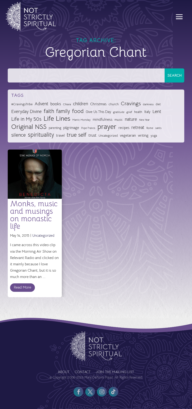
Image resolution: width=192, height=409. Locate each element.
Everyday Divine (26, 111)
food (78, 111)
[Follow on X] (90, 392)
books (55, 103)
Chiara (67, 104)
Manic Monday (81, 120)
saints (158, 128)
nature (131, 119)
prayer (106, 127)
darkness (148, 104)
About (63, 372)
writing (143, 135)
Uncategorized (108, 136)
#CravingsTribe (22, 104)
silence (18, 135)
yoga (154, 136)
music (118, 119)
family (63, 111)
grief (129, 112)
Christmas (98, 104)
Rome (149, 128)
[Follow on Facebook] (78, 392)
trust (92, 135)
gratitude (118, 112)
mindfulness (102, 119)
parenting (55, 128)
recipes (123, 128)
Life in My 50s (26, 119)
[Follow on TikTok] (113, 392)
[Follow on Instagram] (102, 392)
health (138, 112)
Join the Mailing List (115, 372)
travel (60, 135)
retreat (137, 127)
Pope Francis (88, 128)
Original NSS (29, 127)
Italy (147, 112)
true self (76, 134)
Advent (41, 103)
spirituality (41, 134)
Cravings (131, 103)
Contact (83, 372)
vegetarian (128, 135)
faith (49, 111)
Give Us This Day (98, 112)
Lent (156, 111)
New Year (144, 119)
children (80, 103)
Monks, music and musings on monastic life (34, 215)
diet (158, 104)
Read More (22, 287)
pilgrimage (71, 128)
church (114, 104)
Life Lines (57, 118)
